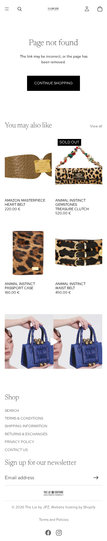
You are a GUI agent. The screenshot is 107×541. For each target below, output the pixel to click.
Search (12, 410)
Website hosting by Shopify (73, 507)
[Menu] (7, 9)
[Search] (19, 8)
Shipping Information (26, 426)
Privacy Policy (19, 441)
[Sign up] (96, 478)
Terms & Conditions (24, 418)
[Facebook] (48, 532)
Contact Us (16, 449)
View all (96, 126)
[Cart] (99, 8)
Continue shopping (53, 83)
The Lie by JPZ (37, 507)
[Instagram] (58, 532)
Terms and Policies (53, 519)
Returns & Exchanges (26, 434)
